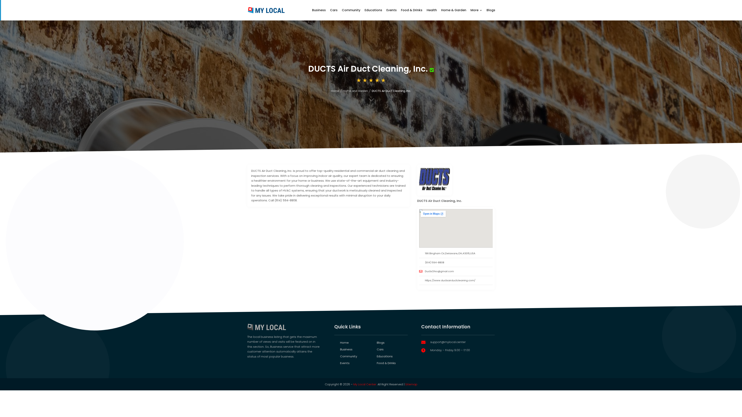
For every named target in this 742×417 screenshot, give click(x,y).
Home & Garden (453, 10)
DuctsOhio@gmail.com (439, 271)
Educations (373, 10)
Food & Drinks (411, 10)
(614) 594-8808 (434, 262)
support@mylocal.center (448, 342)
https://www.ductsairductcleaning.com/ (450, 280)
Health (432, 10)
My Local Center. (365, 384)
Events (391, 10)
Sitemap (411, 384)
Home (344, 343)
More (474, 10)
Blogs (491, 10)
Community (351, 10)
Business (319, 10)
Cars (334, 10)
